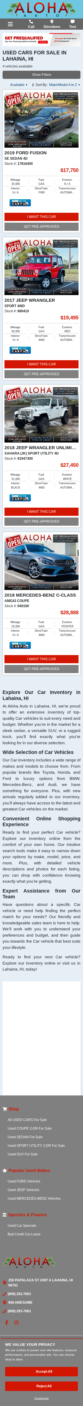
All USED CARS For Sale (27, 1120)
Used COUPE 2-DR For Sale (30, 1128)
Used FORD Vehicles (24, 1181)
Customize (41, 1398)
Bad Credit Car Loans (24, 1234)
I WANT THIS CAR (41, 217)
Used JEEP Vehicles (23, 1190)
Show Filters (41, 75)
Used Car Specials (22, 1225)
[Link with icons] (7, 1322)
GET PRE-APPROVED (41, 226)
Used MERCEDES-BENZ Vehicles (34, 1198)
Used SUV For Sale (23, 1154)
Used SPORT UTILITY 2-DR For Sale (36, 1145)
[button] (19, 84)
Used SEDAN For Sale (25, 1137)
